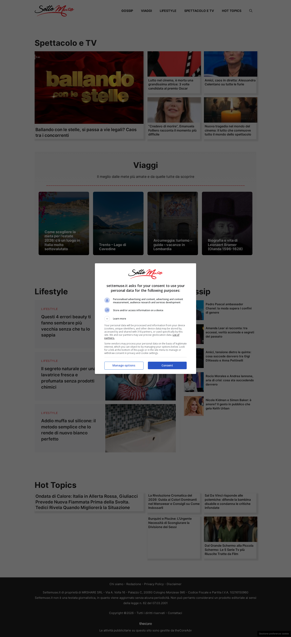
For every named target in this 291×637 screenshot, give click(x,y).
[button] (145, 318)
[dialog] (145, 318)
